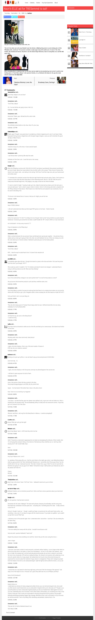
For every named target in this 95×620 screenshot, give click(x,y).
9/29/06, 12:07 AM (12, 578)
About (56, 2)
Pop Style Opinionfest (47, 2)
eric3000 (10, 259)
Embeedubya (11, 131)
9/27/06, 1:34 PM (12, 484)
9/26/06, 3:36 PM (12, 255)
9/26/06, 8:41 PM (12, 363)
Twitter (15, 17)
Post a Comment (10, 612)
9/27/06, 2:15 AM (12, 407)
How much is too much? (85, 55)
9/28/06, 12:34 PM (12, 563)
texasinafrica (11, 92)
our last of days (12, 488)
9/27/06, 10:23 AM (12, 476)
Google (22, 17)
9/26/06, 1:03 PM (12, 149)
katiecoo (10, 354)
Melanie (10, 428)
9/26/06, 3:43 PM (12, 271)
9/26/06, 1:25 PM (12, 162)
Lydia (9, 324)
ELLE (38, 48)
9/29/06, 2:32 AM (12, 600)
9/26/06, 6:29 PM (12, 331)
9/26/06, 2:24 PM (12, 211)
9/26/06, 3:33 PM (12, 242)
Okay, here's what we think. (86, 63)
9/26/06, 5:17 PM (12, 309)
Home (26, 2)
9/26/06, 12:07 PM (12, 119)
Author (29, 13)
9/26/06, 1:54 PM (12, 199)
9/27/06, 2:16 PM (12, 493)
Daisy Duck (19, 74)
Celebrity (32, 2)
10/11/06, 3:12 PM (12, 608)
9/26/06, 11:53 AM (12, 97)
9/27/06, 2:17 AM (12, 416)
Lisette (10, 419)
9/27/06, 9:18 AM (12, 433)
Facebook (7, 17)
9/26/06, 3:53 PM (12, 284)
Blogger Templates (57, 618)
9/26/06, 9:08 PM (12, 394)
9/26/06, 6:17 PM (12, 320)
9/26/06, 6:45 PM (12, 350)
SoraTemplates (42, 618)
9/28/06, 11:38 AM (12, 543)
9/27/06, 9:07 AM (12, 425)
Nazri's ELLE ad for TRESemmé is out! (25, 8)
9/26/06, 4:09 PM (12, 298)
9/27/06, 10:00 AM (12, 450)
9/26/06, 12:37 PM (12, 127)
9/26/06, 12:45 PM (12, 140)
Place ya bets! (82, 47)
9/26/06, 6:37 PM (12, 340)
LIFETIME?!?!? (82, 40)
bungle (10, 166)
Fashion (38, 2)
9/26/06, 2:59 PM (12, 230)
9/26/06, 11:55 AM (12, 110)
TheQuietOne (11, 479)
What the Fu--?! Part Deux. (85, 32)
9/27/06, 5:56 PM (12, 523)
